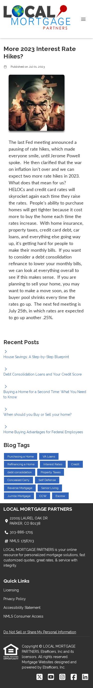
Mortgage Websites (38, 662)
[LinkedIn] (85, 677)
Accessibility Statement (21, 608)
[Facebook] (73, 677)
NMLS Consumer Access (23, 616)
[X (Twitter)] (39, 677)
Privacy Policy (14, 599)
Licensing (11, 590)
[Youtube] (51, 677)
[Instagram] (62, 677)
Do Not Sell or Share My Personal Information (39, 632)
